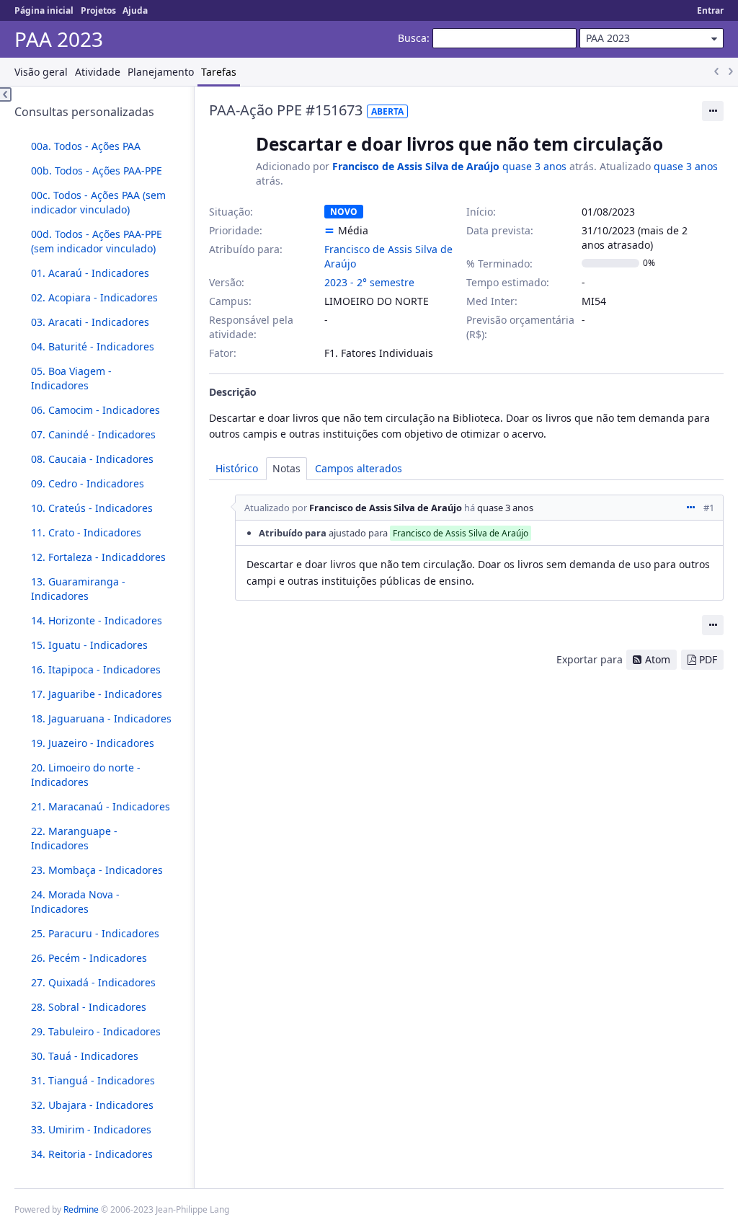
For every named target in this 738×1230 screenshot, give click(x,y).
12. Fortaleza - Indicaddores (98, 557)
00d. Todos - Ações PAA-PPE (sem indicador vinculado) (96, 241)
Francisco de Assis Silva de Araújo (415, 166)
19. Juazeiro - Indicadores (92, 743)
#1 (708, 507)
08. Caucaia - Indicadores (92, 459)
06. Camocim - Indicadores (95, 410)
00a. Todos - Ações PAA (86, 146)
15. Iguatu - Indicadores (89, 645)
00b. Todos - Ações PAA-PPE (96, 170)
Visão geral (41, 72)
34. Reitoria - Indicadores (92, 1154)
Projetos (98, 10)
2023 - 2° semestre (369, 282)
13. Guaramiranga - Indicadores (78, 589)
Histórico (236, 468)
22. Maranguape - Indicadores (74, 838)
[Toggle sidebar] (6, 94)
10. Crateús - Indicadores (92, 508)
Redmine (81, 1209)
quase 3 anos (534, 166)
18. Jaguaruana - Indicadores (101, 718)
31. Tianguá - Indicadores (93, 1080)
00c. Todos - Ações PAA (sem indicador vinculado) (98, 202)
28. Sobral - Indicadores (88, 1007)
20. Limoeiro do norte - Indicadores (86, 775)
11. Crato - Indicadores (86, 532)
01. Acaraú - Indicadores (90, 273)
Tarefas (218, 72)
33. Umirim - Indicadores (91, 1129)
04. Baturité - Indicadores (92, 346)
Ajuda (135, 10)
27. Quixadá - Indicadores (93, 982)
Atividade (97, 72)
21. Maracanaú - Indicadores (100, 806)
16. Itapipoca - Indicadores (96, 669)
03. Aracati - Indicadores (90, 322)
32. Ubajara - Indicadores (92, 1105)
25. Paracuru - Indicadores (95, 933)
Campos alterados (358, 468)
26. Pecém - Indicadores (89, 958)
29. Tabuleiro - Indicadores (96, 1031)
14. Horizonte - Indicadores (96, 620)
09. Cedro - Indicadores (87, 483)
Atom (657, 659)
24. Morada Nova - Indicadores (75, 902)
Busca (412, 38)
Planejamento (161, 72)
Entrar (710, 10)
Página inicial (44, 10)
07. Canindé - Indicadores (93, 434)
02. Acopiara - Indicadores (94, 297)
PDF (708, 659)
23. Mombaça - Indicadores (97, 870)
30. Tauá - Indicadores (84, 1056)
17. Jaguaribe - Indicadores (96, 694)
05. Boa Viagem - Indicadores (71, 378)
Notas (286, 468)
